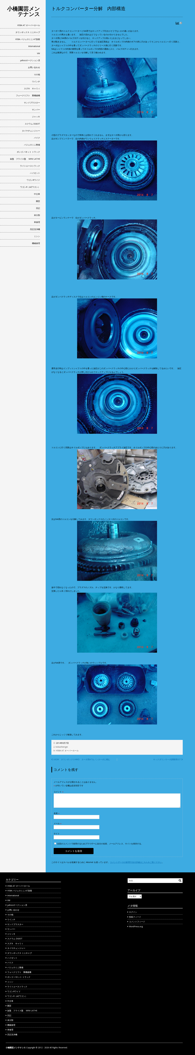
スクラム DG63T (32, 123)
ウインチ (36, 81)
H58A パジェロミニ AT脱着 (27, 39)
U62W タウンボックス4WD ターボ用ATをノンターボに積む (81, 759)
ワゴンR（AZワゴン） (30, 187)
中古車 (37, 194)
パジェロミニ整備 (32, 144)
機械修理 (36, 243)
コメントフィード (137, 921)
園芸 (38, 201)
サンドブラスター (32, 102)
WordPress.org (136, 926)
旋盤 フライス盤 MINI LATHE (25, 158)
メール (57, 823)
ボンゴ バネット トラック (28, 151)
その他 (37, 74)
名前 (56, 813)
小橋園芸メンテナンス (23, 11)
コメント (58, 791)
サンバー (36, 109)
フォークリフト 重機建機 (28, 95)
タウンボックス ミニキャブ (27, 32)
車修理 (37, 222)
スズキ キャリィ (32, 88)
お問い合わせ (34, 67)
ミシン (37, 236)
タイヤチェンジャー (31, 130)
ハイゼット (35, 173)
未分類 (37, 215)
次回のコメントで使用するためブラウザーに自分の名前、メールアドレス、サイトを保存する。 (100, 843)
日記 (38, 208)
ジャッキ (36, 116)
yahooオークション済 (30, 60)
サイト (57, 833)
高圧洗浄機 (35, 229)
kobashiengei (62, 746)
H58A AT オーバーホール (28, 25)
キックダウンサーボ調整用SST (167, 759)
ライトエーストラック (30, 165)
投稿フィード (135, 917)
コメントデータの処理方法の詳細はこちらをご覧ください (136, 862)
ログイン (133, 912)
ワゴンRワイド (33, 180)
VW (38, 53)
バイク (37, 137)
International (34, 46)
